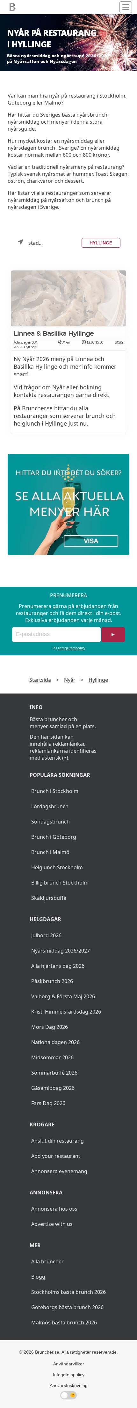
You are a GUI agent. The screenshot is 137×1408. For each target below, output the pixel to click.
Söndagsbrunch (50, 821)
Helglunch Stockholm (57, 867)
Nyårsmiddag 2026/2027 (60, 950)
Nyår (70, 679)
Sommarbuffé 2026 (54, 1072)
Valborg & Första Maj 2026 (63, 996)
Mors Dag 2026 (49, 1026)
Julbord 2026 (46, 935)
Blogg (38, 1276)
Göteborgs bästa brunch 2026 (67, 1307)
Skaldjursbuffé (48, 897)
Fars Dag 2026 (48, 1103)
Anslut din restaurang (57, 1140)
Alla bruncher (47, 1261)
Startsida (40, 679)
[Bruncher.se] (68, 504)
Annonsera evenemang (59, 1171)
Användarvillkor (68, 1363)
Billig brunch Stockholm (60, 882)
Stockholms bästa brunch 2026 (68, 1291)
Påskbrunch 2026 (52, 981)
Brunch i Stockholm (54, 791)
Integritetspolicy (71, 648)
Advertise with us (52, 1223)
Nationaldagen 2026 (55, 1042)
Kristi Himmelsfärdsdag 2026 (66, 1011)
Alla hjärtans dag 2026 (57, 965)
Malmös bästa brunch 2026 (64, 1322)
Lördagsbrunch (49, 806)
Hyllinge (101, 242)
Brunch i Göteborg (53, 836)
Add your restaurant (55, 1155)
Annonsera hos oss (54, 1208)
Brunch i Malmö (50, 852)
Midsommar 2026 (52, 1057)
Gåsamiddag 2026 (53, 1087)
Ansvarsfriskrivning (69, 1385)
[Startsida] (13, 7)
